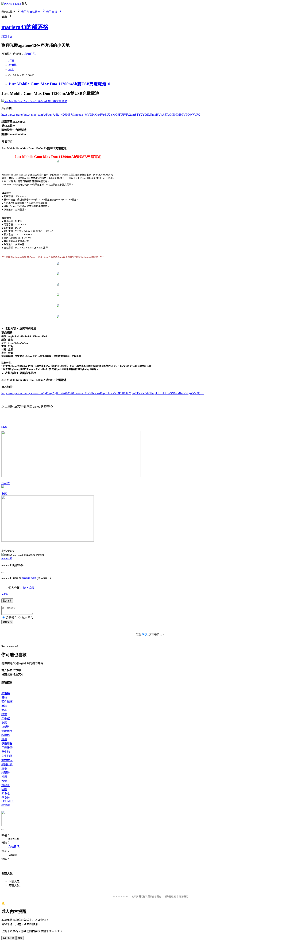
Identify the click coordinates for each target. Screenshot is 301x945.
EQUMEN (7, 801)
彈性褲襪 (7, 701)
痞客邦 (26, 578)
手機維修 (7, 747)
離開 (20, 938)
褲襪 (4, 697)
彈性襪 (5, 693)
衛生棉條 (7, 756)
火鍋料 (5, 726)
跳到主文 (7, 36)
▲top (4, 593)
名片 (11, 69)
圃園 (4, 789)
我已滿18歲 (8, 938)
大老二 (5, 710)
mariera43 (6, 558)
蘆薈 (4, 768)
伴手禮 (5, 718)
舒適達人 (7, 760)
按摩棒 (5, 735)
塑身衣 (5, 483)
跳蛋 (4, 739)
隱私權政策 (170, 896)
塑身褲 (5, 797)
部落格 (12, 65)
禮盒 (4, 714)
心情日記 (30, 53)
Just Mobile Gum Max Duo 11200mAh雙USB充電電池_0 (59, 84)
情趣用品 (7, 730)
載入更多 (7, 600)
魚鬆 (4, 493)
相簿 (11, 60)
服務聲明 (183, 896)
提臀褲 (5, 805)
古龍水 (5, 785)
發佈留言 (7, 622)
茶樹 (4, 776)
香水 (4, 781)
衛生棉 (5, 751)
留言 (34, 578)
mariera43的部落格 (24, 27)
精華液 (5, 772)
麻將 (4, 705)
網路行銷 (7, 764)
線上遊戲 (28, 587)
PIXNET (124, 896)
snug (4, 426)
